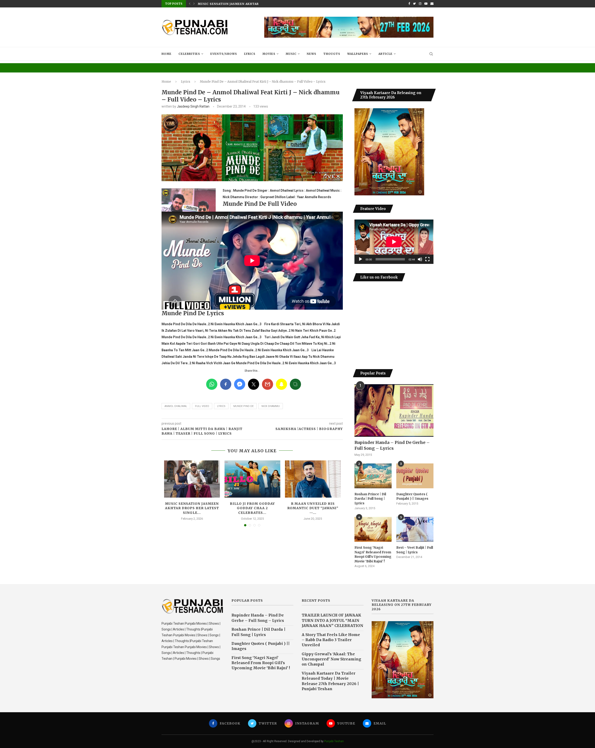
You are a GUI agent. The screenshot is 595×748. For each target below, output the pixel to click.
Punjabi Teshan (334, 741)
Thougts (331, 54)
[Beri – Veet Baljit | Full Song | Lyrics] (414, 529)
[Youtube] (425, 3)
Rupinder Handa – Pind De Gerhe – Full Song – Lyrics (392, 445)
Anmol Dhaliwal (176, 406)
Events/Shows (223, 54)
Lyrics (249, 54)
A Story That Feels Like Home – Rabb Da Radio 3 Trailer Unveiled (331, 639)
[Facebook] (409, 3)
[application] (393, 242)
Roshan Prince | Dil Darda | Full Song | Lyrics (370, 498)
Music (291, 54)
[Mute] (420, 259)
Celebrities (189, 54)
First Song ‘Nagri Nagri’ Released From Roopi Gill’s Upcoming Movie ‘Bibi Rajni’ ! (372, 554)
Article (385, 54)
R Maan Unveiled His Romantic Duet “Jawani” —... (312, 508)
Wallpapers (357, 54)
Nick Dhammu (270, 406)
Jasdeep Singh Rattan (193, 106)
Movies (268, 54)
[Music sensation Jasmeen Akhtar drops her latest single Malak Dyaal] (192, 479)
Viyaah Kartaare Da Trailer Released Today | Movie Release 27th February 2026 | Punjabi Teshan (330, 681)
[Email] (431, 3)
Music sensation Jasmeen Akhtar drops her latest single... (253, 4)
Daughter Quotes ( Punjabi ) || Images (412, 496)
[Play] (360, 259)
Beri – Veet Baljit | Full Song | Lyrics (414, 549)
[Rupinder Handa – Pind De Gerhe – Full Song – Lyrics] (393, 410)
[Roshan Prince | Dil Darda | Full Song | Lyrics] (373, 475)
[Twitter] (414, 3)
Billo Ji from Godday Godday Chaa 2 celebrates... (252, 508)
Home (167, 54)
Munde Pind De (243, 406)
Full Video (202, 406)
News (311, 54)
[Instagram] (420, 3)
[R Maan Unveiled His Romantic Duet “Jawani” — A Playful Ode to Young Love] (313, 479)
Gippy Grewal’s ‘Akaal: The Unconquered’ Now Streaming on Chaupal (331, 659)
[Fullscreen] (427, 259)
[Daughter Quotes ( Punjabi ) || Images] (414, 475)
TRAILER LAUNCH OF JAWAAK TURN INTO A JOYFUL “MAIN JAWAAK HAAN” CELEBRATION (332, 620)
